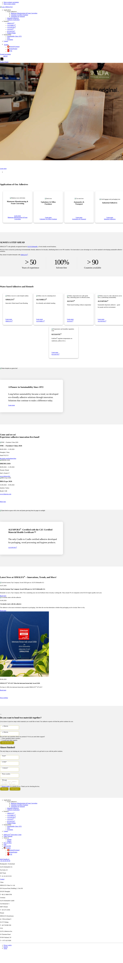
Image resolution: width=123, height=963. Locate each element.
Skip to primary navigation (11, 2)
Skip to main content (9, 4)
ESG (8, 828)
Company (5, 768)
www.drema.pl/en (5, 476)
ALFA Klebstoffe (32, 246)
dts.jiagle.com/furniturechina (8, 458)
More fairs (3, 501)
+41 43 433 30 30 (5, 861)
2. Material (5, 732)
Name (4, 756)
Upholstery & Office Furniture (48, 219)
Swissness (10, 829)
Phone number (6, 774)
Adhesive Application (13, 810)
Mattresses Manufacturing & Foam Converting (17, 218)
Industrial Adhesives (110, 219)
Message (4, 780)
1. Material (5, 726)
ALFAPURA (102, 321)
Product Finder (11, 823)
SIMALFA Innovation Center (12, 834)
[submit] (0, 714)
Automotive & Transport (79, 219)
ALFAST (70, 321)
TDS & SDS (7, 846)
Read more (3, 596)
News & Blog (4, 698)
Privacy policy (6, 786)
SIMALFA (24, 255)
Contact (6, 831)
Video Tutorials (8, 836)
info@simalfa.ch (4, 859)
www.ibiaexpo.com (5, 494)
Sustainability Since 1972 (14, 826)
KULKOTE (56, 354)
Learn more (3, 168)
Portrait (9, 839)
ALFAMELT (40, 321)
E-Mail (4, 762)
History (9, 841)
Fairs (5, 844)
